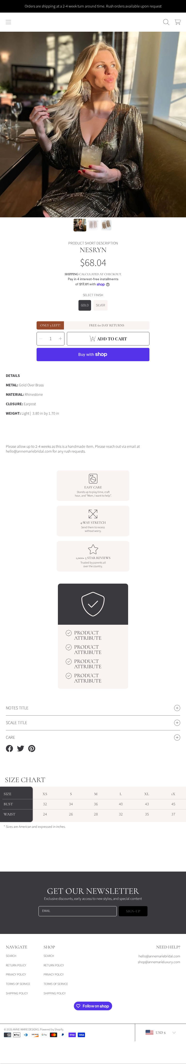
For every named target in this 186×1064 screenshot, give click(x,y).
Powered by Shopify (51, 1029)
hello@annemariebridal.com (159, 956)
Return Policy (16, 965)
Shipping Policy (17, 993)
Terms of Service (18, 984)
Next (181, 124)
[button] (8, 22)
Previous (5, 124)
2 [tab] (93, 204)
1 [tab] (85, 204)
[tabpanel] (93, 124)
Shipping (71, 274)
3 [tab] (100, 204)
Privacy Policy (16, 974)
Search (11, 956)
